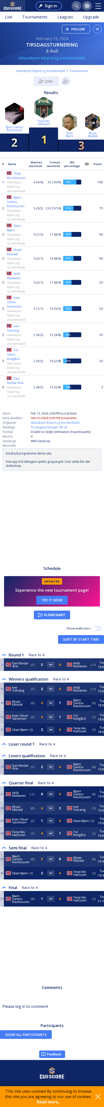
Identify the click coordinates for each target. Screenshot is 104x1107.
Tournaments (34, 17)
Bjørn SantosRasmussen (14, 128)
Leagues (65, 17)
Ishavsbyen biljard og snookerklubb (52, 58)
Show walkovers (79, 628)
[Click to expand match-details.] (50, 665)
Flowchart (54, 615)
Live (8, 17)
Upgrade (91, 17)
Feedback (54, 1054)
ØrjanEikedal (92, 134)
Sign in (51, 5)
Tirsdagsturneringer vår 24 (49, 427)
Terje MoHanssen (43, 122)
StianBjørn (69, 134)
